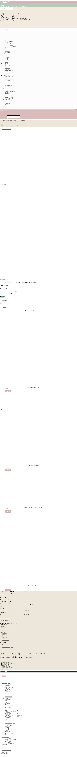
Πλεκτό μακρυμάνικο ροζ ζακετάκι (33, 507)
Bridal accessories (9, 743)
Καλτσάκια (7, 726)
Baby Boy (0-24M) (6, 707)
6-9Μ (4, 307)
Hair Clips (7, 731)
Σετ (6, 686)
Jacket (6, 692)
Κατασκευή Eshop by (10, 671)
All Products (8, 738)
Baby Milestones (9, 729)
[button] (11, 292)
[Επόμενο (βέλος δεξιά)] (18, 716)
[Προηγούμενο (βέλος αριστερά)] (17, 716)
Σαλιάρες (7, 727)
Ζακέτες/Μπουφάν (9, 715)
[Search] (0, 10)
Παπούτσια (8, 716)
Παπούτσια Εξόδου (10, 733)
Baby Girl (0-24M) (6, 683)
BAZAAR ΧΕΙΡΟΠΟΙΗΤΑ (10, 739)
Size (1, 288)
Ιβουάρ (5, 303)
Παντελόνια (8, 690)
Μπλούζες (7, 689)
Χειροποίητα (5, 737)
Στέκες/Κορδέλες (9, 722)
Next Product (5, 184)
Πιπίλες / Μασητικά (10, 724)
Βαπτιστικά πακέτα (10, 747)
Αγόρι (6, 745)
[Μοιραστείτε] (18, 715)
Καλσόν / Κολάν (9, 725)
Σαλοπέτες (7, 691)
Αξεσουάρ (7, 717)
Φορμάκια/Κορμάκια (10, 687)
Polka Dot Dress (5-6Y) (33, 465)
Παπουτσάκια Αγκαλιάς (11, 735)
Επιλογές (4, 300)
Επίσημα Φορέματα (7, 749)
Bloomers (7, 693)
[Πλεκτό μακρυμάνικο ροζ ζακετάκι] (28, 183)
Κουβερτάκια (8, 696)
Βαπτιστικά (5, 744)
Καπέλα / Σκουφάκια (10, 723)
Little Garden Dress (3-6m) (33, 387)
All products (8, 684)
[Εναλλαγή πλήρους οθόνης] (19, 715)
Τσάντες (7, 728)
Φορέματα (7, 685)
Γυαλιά (6, 730)
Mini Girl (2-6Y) (5, 698)
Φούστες (7, 688)
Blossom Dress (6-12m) (33, 585)
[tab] (32, 300)
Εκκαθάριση (7, 290)
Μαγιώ (6, 695)
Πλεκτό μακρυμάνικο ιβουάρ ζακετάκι (12, 125)
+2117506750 (2, 5)
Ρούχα (6, 740)
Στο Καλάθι (2, 296)
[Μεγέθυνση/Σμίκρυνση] (21, 715)
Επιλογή (8, 391)
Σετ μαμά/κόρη (9, 697)
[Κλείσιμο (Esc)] (17, 715)
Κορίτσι (7, 746)
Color (1, 285)
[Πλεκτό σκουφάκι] (29, 225)
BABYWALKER (8, 736)
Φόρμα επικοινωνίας (5, 618)
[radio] (8, 285)
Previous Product (6, 129)
